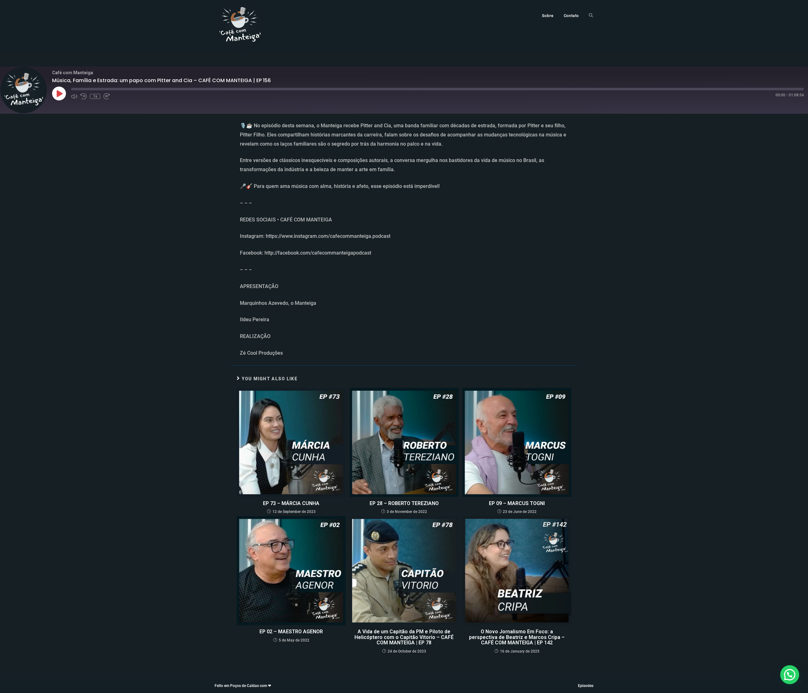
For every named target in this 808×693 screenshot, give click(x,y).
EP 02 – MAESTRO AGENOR (291, 632)
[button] (789, 674)
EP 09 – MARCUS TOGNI (517, 503)
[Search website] (591, 16)
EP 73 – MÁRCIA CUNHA (291, 503)
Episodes (585, 686)
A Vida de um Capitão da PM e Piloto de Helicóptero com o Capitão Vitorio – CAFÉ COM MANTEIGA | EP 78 (404, 637)
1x (95, 96)
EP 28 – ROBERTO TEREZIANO (404, 503)
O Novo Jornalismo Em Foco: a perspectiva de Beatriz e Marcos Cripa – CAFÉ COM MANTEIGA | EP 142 (517, 637)
